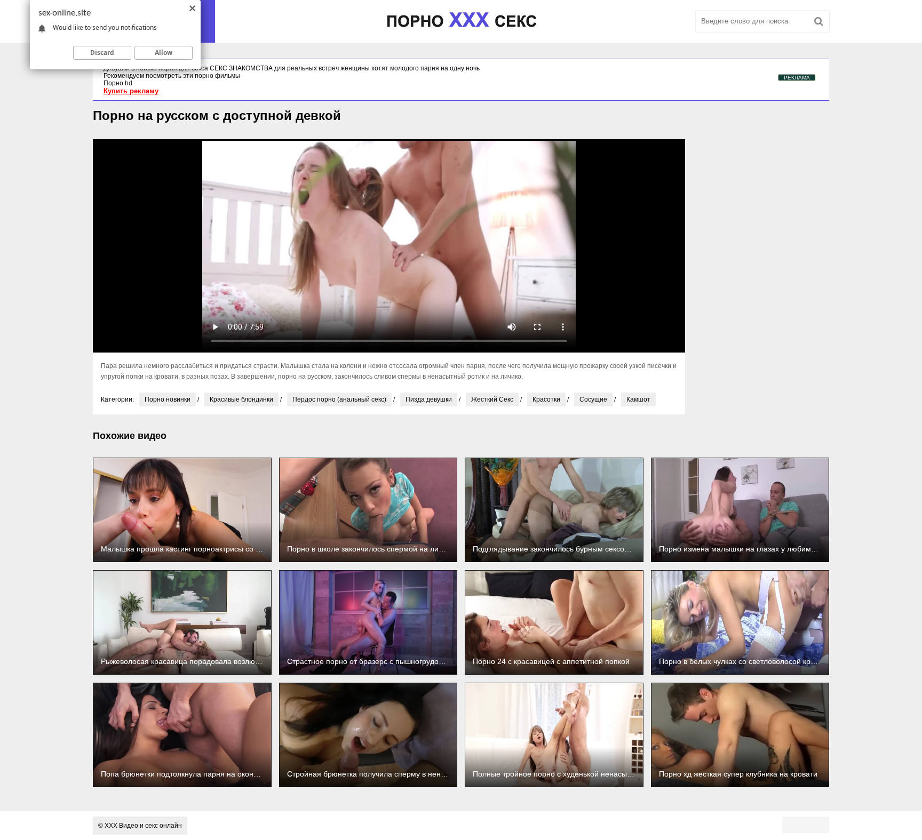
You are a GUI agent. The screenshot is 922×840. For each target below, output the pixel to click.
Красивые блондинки (241, 399)
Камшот (638, 399)
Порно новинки (167, 399)
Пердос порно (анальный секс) (339, 399)
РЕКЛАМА (797, 78)
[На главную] (461, 21)
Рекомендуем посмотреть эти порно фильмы (172, 75)
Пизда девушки (429, 399)
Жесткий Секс (492, 399)
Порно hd (118, 83)
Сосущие (593, 399)
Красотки (546, 399)
